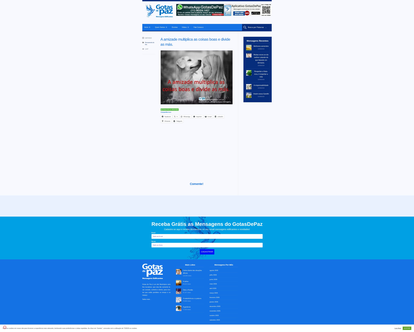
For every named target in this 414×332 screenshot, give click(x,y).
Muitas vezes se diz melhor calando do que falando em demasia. (261, 59)
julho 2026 (213, 274)
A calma (185, 281)
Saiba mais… (146, 299)
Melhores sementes (261, 46)
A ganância (187, 306)
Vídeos (184, 27)
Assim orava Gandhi (261, 94)
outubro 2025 (214, 315)
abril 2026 (213, 288)
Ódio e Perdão (188, 289)
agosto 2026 (214, 270)
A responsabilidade (261, 85)
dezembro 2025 (215, 306)
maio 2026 (213, 283)
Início (146, 27)
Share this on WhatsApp (170, 109)
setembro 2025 (215, 319)
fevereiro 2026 (215, 297)
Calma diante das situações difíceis (192, 271)
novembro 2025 (215, 310)
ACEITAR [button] (407, 328)
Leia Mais (397, 328)
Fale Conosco (198, 27)
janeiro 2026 (214, 301)
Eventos (175, 27)
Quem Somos (160, 27)
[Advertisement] (197, 155)
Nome (153, 241)
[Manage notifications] (4, 327)
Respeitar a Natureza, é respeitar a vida (261, 74)
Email (153, 232)
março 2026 (214, 292)
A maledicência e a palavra (192, 298)
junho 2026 (213, 279)
